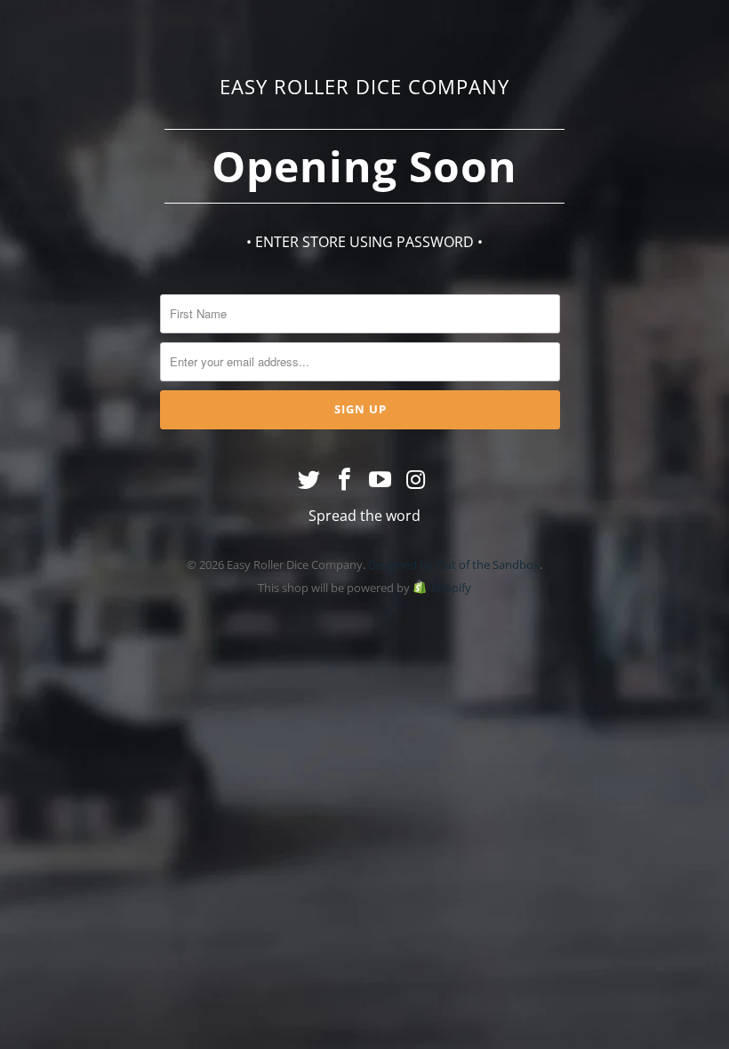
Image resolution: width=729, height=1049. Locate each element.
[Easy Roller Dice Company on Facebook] (345, 480)
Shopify (451, 588)
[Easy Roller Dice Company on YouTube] (380, 480)
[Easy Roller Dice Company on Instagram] (416, 480)
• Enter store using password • (364, 242)
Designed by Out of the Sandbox (454, 565)
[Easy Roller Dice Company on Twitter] (310, 480)
